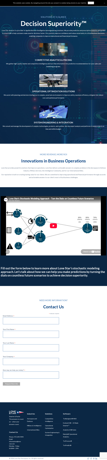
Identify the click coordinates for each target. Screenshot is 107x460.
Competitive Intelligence (49, 420)
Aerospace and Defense (32, 420)
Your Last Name (9, 343)
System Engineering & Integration (52, 434)
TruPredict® (67, 445)
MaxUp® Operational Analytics (70, 435)
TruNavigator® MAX (69, 419)
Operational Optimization (49, 427)
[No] (104, 3)
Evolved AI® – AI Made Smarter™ (70, 424)
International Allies (33, 430)
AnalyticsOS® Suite (69, 430)
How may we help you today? (14, 370)
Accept (91, 3)
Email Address (8, 316)
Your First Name (9, 329)
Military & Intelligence (34, 425)
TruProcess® (67, 441)
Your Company (9, 357)
